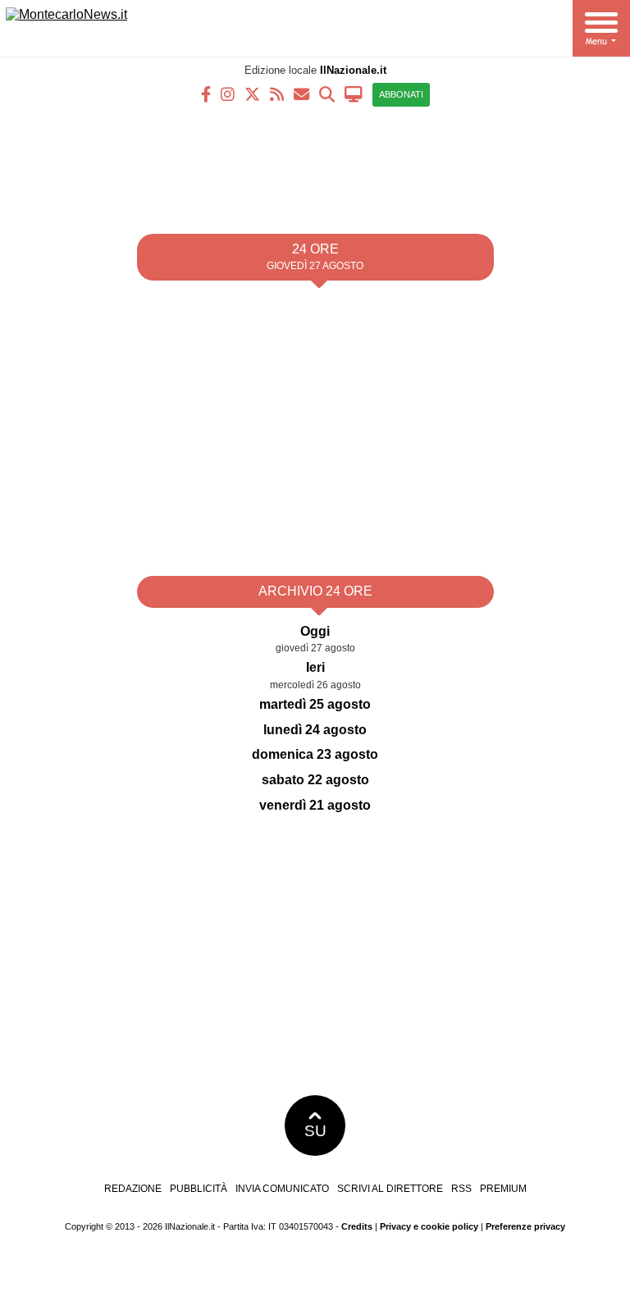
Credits (356, 1226)
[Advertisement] (315, 164)
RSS (461, 1188)
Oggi (315, 631)
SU (315, 1130)
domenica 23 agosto (315, 754)
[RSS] (277, 93)
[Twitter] (252, 93)
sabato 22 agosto (315, 780)
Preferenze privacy (525, 1226)
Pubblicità (198, 1188)
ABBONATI (401, 94)
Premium (503, 1188)
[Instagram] (228, 93)
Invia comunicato (282, 1188)
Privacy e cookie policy (429, 1226)
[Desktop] (354, 93)
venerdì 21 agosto (315, 805)
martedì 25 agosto (315, 704)
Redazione (133, 1188)
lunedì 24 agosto (315, 730)
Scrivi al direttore (390, 1188)
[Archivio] (327, 93)
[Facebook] (206, 93)
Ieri (315, 667)
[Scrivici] (301, 93)
